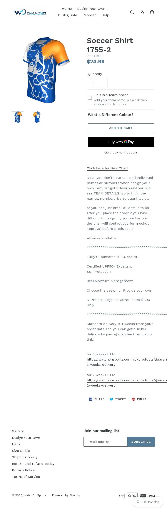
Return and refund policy (33, 464)
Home (67, 9)
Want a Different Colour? (111, 115)
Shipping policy (24, 457)
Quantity (95, 74)
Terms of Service (26, 477)
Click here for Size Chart (107, 168)
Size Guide (21, 451)
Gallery (18, 431)
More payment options (121, 152)
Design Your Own (91, 9)
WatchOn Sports (35, 495)
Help (105, 15)
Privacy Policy (23, 470)
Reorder (89, 15)
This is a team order (121, 99)
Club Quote (67, 15)
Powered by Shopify (66, 495)
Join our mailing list (101, 431)
